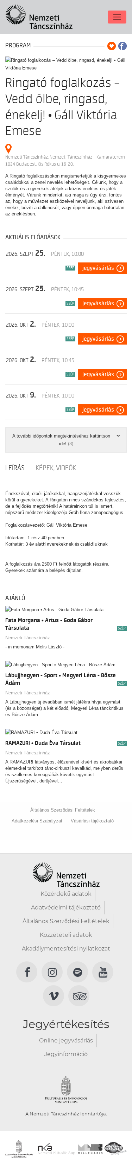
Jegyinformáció (66, 1054)
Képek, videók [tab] (56, 468)
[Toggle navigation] (117, 17)
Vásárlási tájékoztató (92, 820)
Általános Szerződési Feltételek (62, 810)
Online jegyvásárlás (66, 1040)
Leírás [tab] (15, 468)
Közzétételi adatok (66, 935)
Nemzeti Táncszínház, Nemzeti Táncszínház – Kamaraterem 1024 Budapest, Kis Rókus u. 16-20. (65, 160)
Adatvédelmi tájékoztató (66, 907)
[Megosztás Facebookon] (122, 46)
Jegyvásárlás (98, 268)
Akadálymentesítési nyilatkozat (66, 948)
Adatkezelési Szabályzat (37, 820)
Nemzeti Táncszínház (27, 637)
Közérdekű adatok (66, 894)
